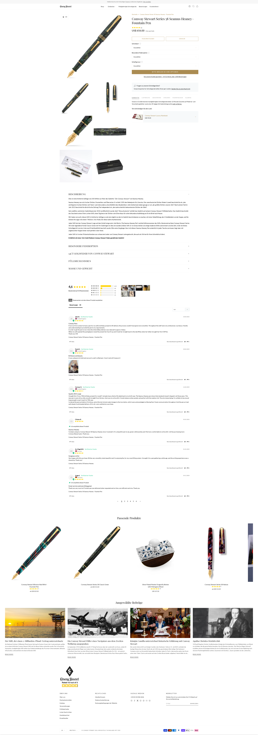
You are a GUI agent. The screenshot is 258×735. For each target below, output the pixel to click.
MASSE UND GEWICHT (80, 268)
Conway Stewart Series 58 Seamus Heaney (81, 463)
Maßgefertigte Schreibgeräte (127, 6)
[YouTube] (147, 701)
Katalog (62, 703)
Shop (102, 6)
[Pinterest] (144, 701)
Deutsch (72, 730)
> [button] (140, 501)
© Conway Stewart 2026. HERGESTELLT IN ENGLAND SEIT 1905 (101, 730)
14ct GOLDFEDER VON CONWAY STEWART (91, 253)
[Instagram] (131, 701)
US (62, 730)
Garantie (135, 97)
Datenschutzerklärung (102, 700)
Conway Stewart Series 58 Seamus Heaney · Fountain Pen (85, 337)
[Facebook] (134, 701)
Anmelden (194, 703)
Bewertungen (143, 6)
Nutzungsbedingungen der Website (106, 703)
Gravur (182, 39)
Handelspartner (65, 715)
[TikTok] (140, 701)
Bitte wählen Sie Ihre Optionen (165, 72)
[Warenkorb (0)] (197, 6)
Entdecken (111, 6)
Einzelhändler (64, 718)
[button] (185, 341)
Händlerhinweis (100, 697)
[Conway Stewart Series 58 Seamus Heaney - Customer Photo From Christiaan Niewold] (131, 294)
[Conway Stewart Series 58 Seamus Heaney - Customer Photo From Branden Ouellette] (139, 288)
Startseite (135, 14)
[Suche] (193, 6)
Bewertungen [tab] (74, 305)
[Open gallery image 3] (110, 98)
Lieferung (146, 97)
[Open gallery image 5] (110, 132)
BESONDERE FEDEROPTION (83, 246)
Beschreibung (77, 194)
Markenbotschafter (66, 700)
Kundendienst (154, 6)
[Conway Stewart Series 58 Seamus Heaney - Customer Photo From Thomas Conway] (146, 288)
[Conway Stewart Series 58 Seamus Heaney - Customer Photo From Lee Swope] (124, 294)
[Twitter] (137, 701)
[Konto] (189, 6)
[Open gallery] (93, 47)
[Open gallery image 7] (110, 166)
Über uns (62, 697)
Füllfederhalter (64, 709)
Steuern (167, 97)
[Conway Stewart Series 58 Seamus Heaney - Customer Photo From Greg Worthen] (131, 288)
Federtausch (178, 97)
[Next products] (252, 548)
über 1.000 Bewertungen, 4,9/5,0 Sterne (141, 2)
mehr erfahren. (177, 104)
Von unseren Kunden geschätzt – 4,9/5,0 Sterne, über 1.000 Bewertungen (165, 76)
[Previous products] (5, 548)
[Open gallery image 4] (76, 132)
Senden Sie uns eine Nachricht (180, 89)
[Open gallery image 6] (76, 166)
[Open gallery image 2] (76, 98)
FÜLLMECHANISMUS (80, 261)
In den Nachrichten (66, 712)
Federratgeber (148, 39)
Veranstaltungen (65, 706)
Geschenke (156, 97)
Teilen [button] (72, 341)
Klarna (188, 97)
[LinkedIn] (150, 701)
